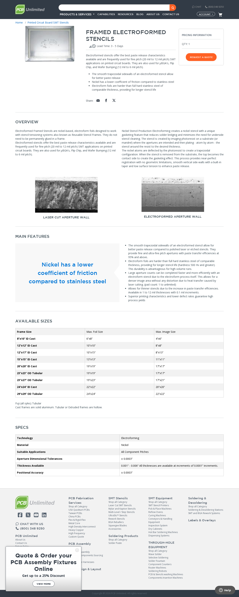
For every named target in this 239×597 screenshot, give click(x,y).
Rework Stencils (116, 518)
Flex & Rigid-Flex (77, 519)
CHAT (198, 6)
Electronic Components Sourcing (86, 555)
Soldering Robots (157, 571)
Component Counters (159, 564)
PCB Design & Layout (85, 569)
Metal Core (74, 523)
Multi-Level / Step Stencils (121, 512)
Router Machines (157, 567)
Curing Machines (157, 515)
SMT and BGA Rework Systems (204, 513)
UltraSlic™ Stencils (117, 515)
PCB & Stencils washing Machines (165, 574)
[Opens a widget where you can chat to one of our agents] (225, 590)
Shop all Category (78, 506)
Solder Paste (115, 543)
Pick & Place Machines (159, 508)
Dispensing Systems (158, 535)
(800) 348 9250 (216, 6)
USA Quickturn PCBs (79, 509)
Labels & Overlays (202, 520)
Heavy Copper (76, 530)
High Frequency (77, 533)
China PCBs (74, 516)
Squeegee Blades (117, 525)
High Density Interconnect (82, 526)
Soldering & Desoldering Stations (205, 509)
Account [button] (205, 14)
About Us (20, 539)
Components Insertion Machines (165, 577)
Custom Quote (76, 536)
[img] (77, 550)
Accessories (114, 528)
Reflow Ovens (155, 512)
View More (44, 583)
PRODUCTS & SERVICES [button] (76, 14)
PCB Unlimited (26, 536)
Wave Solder (155, 554)
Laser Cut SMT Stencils (120, 505)
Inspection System (157, 525)
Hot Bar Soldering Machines (163, 532)
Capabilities (106, 14)
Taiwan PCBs (75, 513)
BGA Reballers (116, 522)
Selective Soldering (158, 557)
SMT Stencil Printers (158, 505)
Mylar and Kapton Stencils (122, 508)
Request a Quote (201, 57)
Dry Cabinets (155, 528)
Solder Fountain (156, 560)
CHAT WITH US (31, 524)
